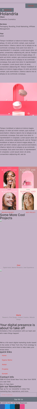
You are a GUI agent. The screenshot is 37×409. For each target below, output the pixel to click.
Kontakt (5, 374)
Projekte (5, 369)
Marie (18, 315)
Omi (18, 265)
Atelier (4, 364)
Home (4, 355)
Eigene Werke (7, 360)
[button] (18, 2)
